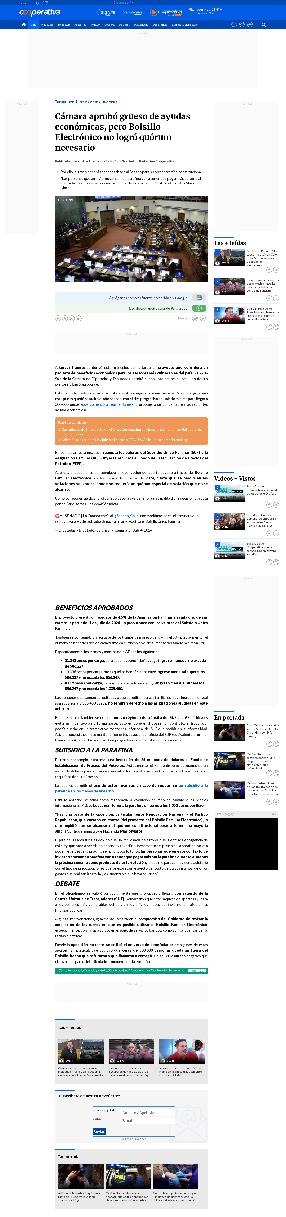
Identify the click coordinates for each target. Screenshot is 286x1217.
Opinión (109, 24)
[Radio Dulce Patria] (106, 13)
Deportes (64, 24)
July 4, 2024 (142, 530)
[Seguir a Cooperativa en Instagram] (47, 2)
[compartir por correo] (195, 318)
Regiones (80, 24)
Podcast (124, 24)
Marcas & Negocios (184, 24)
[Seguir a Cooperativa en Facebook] (37, 2)
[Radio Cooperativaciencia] (133, 12)
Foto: (61, 200)
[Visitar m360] (242, 28)
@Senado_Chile (126, 515)
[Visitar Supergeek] (250, 28)
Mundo (95, 24)
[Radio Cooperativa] (166, 13)
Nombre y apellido (104, 1110)
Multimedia (141, 24)
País (33, 24)
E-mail (97, 1118)
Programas (160, 24)
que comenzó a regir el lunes (107, 404)
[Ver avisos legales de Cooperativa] (234, 28)
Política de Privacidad (133, 1139)
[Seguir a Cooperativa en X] (42, 2)
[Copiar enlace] (203, 318)
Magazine (47, 24)
